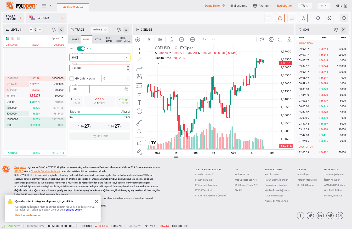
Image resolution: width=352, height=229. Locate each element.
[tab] (74, 39)
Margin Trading (73, 7)
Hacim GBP (78, 53)
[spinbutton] (99, 68)
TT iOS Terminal (203, 190)
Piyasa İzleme (11, 18)
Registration (285, 5)
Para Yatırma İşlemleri (277, 179)
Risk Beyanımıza (333, 195)
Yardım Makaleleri (307, 179)
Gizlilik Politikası (333, 190)
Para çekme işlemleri (276, 185)
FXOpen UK (20, 167)
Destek (301, 169)
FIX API (239, 190)
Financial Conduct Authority (45, 171)
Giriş (339, 5)
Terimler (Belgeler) (334, 174)
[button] (127, 57)
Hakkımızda (331, 169)
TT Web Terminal (204, 174)
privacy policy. (74, 209)
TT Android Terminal (206, 185)
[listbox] (305, 6)
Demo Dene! (212, 5)
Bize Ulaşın (303, 174)
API (236, 169)
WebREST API (242, 174)
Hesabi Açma (272, 174)
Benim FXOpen (273, 169)
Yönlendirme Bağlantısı (277, 190)
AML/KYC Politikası (334, 185)
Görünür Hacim (85, 78)
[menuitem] (99, 30)
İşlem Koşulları (332, 179)
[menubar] (99, 30)
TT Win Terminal (204, 179)
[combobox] (99, 57)
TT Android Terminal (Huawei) (211, 195)
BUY (89, 48)
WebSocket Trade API (246, 185)
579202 (18, 171)
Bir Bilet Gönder (305, 185)
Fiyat (74, 64)
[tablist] (100, 89)
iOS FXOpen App (274, 195)
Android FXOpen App (276, 201)
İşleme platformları (208, 169)
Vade (74, 85)
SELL (72, 48)
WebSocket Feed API (246, 179)
